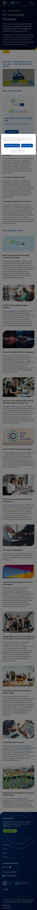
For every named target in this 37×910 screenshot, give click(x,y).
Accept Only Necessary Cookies (12, 145)
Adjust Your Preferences (17, 150)
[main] (18, 144)
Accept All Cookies (27, 145)
